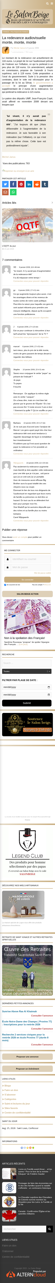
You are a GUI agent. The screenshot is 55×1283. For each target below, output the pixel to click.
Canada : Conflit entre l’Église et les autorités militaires (34, 1212)
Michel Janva (19, 48)
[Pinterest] (21, 184)
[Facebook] (13, 184)
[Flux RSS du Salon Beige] (30, 1148)
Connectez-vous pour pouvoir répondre (31, 281)
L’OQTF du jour (9, 246)
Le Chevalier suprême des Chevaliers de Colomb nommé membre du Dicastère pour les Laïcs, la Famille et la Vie (35, 1201)
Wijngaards (18, 463)
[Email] (5, 192)
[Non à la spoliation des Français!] (27, 633)
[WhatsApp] (13, 192)
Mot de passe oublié (42, 573)
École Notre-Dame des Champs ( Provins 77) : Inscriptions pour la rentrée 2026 (27, 1023)
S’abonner (10, 1094)
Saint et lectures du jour (17, 1103)
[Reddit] (37, 184)
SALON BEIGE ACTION (27, 594)
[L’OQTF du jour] (27, 241)
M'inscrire (47, 585)
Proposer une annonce (27, 1057)
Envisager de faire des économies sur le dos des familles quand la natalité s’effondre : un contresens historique (35, 1185)
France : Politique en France (15, 32)
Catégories (10, 1099)
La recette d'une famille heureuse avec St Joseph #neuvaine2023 (26, 817)
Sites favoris (11, 1108)
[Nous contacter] (25, 1148)
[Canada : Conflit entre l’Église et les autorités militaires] (9, 1220)
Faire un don (11, 1090)
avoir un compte (20, 537)
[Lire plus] (23, 644)
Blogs (8, 1085)
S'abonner (8, 1251)
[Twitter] (5, 184)
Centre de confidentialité (18, 1112)
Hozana (27, 820)
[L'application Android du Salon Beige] (33, 1148)
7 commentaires (17, 52)
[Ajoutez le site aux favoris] (27, 1148)
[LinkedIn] (29, 184)
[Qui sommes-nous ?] (22, 1148)
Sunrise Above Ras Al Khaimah (19, 1011)
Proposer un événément (27, 1069)
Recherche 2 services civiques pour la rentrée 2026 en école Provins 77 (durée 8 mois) (25, 1037)
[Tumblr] (45, 184)
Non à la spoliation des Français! (24, 638)
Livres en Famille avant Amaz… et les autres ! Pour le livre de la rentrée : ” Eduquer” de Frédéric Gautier (35, 1171)
